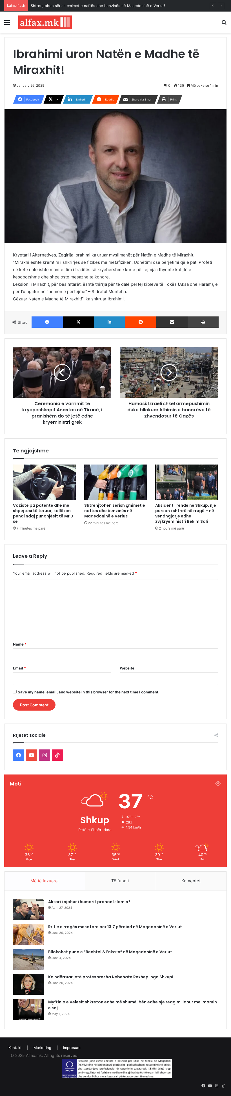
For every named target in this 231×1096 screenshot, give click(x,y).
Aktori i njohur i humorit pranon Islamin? (89, 902)
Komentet (191, 880)
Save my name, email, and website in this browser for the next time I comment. (88, 692)
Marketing (42, 1047)
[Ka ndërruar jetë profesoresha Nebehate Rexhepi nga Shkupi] (28, 984)
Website (127, 668)
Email (19, 668)
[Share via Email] (172, 322)
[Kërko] (224, 24)
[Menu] (7, 24)
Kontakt (15, 1047)
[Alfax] (45, 22)
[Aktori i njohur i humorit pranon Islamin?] (28, 909)
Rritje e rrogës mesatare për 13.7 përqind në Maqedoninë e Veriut (115, 927)
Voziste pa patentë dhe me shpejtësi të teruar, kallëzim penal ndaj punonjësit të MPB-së (44, 513)
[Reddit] (140, 322)
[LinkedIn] (109, 322)
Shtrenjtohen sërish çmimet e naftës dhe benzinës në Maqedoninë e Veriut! (98, 5)
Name (19, 644)
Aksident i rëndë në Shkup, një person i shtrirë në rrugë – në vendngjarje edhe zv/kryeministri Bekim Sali (185, 513)
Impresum (71, 1047)
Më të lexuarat (44, 880)
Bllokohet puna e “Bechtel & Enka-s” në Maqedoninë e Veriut (110, 952)
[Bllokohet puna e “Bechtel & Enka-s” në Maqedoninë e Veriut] (28, 959)
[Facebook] (47, 322)
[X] (78, 322)
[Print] (203, 322)
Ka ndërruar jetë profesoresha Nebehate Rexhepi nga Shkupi (110, 977)
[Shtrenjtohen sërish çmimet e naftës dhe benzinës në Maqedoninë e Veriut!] (115, 482)
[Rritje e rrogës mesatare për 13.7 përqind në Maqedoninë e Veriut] (28, 934)
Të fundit (120, 880)
